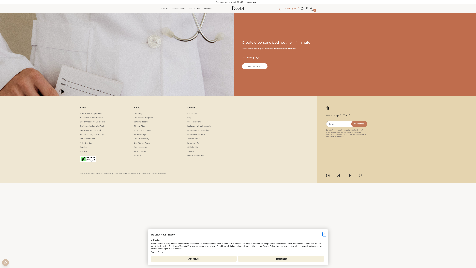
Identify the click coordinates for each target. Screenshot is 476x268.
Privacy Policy (84, 174)
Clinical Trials (139, 126)
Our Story (138, 113)
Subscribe (359, 124)
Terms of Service (96, 174)
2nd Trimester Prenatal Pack (92, 122)
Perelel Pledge (140, 134)
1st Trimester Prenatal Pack (92, 117)
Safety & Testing (141, 122)
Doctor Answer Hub (195, 155)
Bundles (83, 147)
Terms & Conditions (337, 136)
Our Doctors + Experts (143, 117)
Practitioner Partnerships (198, 130)
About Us (208, 9)
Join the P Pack (193, 138)
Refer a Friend (140, 151)
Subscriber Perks (194, 122)
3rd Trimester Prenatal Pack (92, 126)
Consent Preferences (159, 174)
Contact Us (192, 113)
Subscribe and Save (142, 130)
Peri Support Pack (87, 138)
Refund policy (108, 174)
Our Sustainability (141, 138)
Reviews (137, 155)
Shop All (165, 9)
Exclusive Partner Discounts (199, 126)
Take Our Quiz (254, 66)
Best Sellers (195, 9)
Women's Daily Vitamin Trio (92, 134)
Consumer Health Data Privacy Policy (127, 174)
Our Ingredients (140, 147)
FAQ (189, 117)
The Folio (191, 151)
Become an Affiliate (196, 134)
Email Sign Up (193, 143)
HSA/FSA (83, 151)
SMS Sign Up (192, 147)
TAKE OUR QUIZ (289, 9)
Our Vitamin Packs (142, 143)
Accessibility (146, 174)
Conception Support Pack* (91, 113)
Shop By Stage (179, 9)
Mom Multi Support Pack (90, 130)
